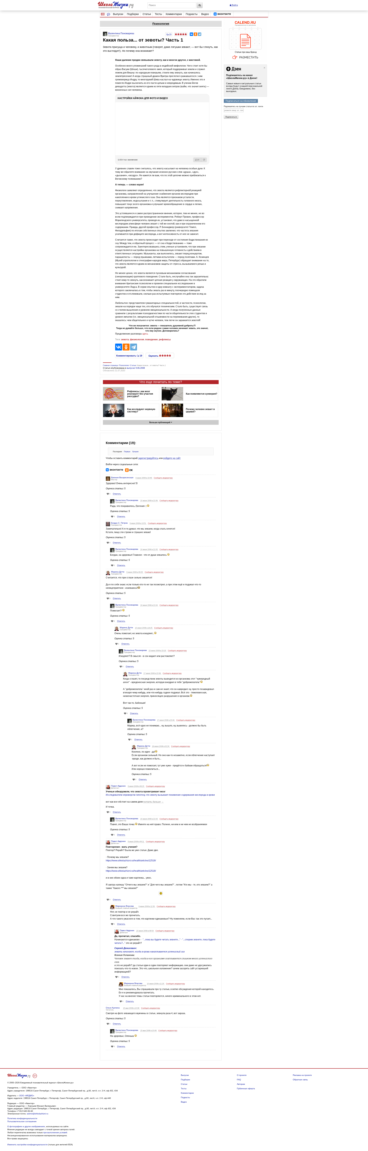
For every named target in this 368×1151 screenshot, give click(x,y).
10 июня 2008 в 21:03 (149, 819)
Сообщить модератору (163, 478)
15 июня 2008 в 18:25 (144, 628)
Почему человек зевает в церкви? (200, 410)
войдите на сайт (172, 458)
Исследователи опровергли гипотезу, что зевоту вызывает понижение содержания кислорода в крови (160, 795)
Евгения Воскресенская (122, 477)
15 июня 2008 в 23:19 (157, 651)
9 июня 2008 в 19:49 (144, 478)
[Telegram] (199, 34)
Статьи (147, 14)
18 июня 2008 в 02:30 (161, 746)
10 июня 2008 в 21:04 (149, 605)
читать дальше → (153, 802)
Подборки (133, 14)
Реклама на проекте (302, 1075)
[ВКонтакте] (191, 34)
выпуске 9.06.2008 (136, 368)
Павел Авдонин (118, 786)
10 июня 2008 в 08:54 (145, 931)
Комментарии (174, 14)
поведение (151, 339)
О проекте (242, 1075)
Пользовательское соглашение (22, 1121)
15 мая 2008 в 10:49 (148, 1031)
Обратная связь (300, 1079)
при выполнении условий (55, 1132)
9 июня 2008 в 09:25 (134, 572)
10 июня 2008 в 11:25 (156, 984)
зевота (125, 339)
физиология (137, 339)
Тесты (158, 14)
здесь (145, 334)
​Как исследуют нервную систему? (141, 410)
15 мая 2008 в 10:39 (131, 1008)
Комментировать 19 (129, 355)
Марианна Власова (124, 906)
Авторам (241, 1084)
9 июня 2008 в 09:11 (136, 842)
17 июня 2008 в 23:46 (166, 720)
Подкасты (192, 14)
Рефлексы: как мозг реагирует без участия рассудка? (140, 393)
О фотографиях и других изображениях (26, 1126)
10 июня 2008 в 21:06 (149, 501)
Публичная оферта (246, 1088)
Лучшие (135, 452)
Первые (127, 452)
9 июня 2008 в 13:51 (138, 523)
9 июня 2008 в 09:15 (136, 786)
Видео (205, 14)
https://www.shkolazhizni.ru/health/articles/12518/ (131, 860)
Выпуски (118, 14)
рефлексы (165, 339)
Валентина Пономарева (126, 500)
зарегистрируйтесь (148, 458)
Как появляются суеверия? (201, 394)
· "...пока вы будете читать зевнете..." (160, 939)
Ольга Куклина (113, 1008)
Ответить (117, 494)
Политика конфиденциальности (22, 1118)
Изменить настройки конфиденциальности (27, 1144)
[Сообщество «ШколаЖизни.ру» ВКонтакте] (222, 14)
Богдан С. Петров (119, 523)
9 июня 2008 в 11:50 (147, 906)
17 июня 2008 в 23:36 (152, 673)
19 (169, 34)
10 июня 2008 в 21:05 (149, 549)
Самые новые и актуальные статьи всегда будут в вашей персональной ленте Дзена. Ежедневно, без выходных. (244, 87)
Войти (234, 5)
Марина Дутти (117, 572)
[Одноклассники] (195, 34)
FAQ (239, 1079)
